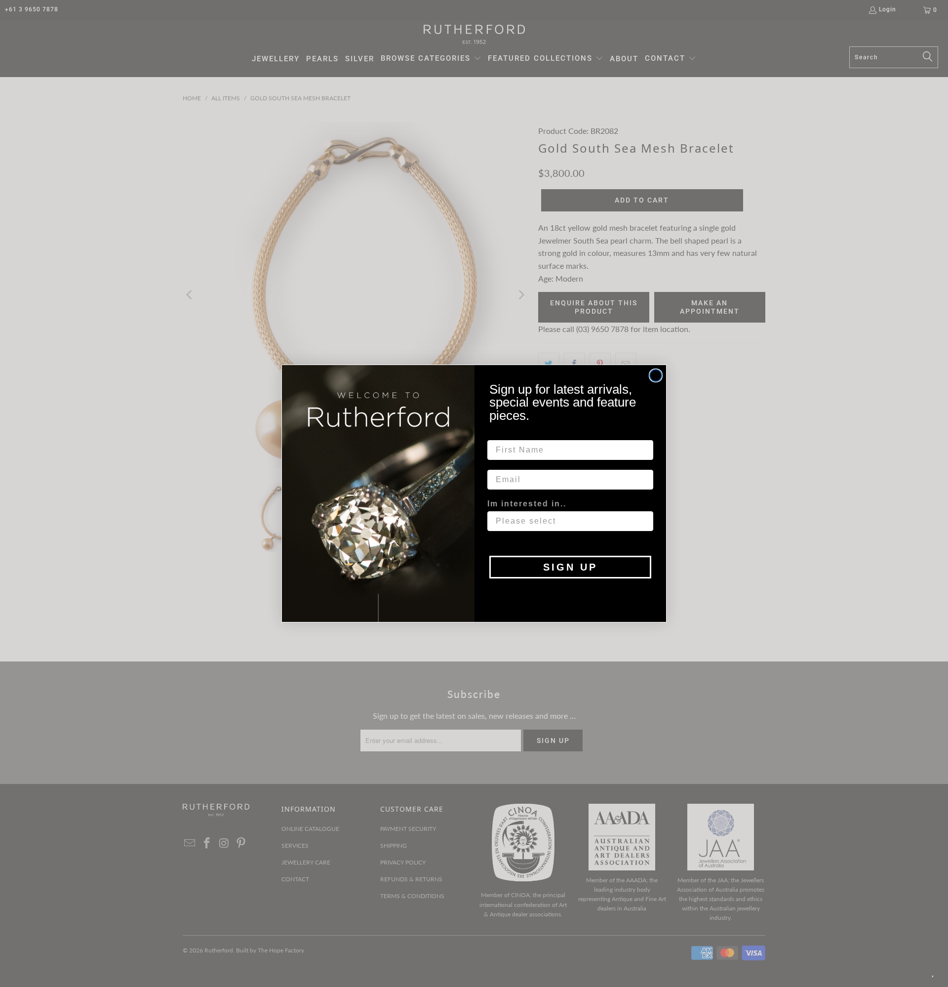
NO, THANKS (570, 593)
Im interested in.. (526, 503)
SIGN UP (570, 567)
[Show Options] (644, 521)
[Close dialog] (656, 375)
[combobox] (567, 521)
